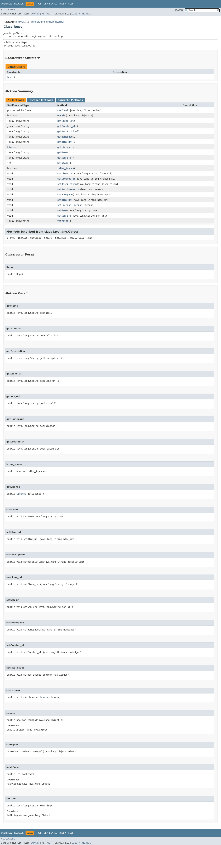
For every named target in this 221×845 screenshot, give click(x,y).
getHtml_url (65, 141)
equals (61, 115)
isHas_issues (65, 168)
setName (62, 210)
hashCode (62, 163)
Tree (39, 4)
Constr (35, 14)
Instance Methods (41, 100)
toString (62, 221)
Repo (9, 77)
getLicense (64, 147)
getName (62, 152)
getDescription (67, 131)
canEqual (62, 110)
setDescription (67, 184)
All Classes (8, 9)
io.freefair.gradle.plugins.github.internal (39, 21)
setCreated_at (66, 178)
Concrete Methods (70, 100)
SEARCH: (179, 10)
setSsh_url (64, 215)
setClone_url (65, 173)
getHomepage (65, 136)
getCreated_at (66, 126)
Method (45, 14)
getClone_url (65, 120)
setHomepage (65, 194)
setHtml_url (65, 200)
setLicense (64, 205)
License (12, 147)
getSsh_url (64, 157)
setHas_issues (66, 189)
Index (62, 4)
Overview (6, 4)
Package (19, 4)
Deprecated (50, 4)
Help (70, 4)
